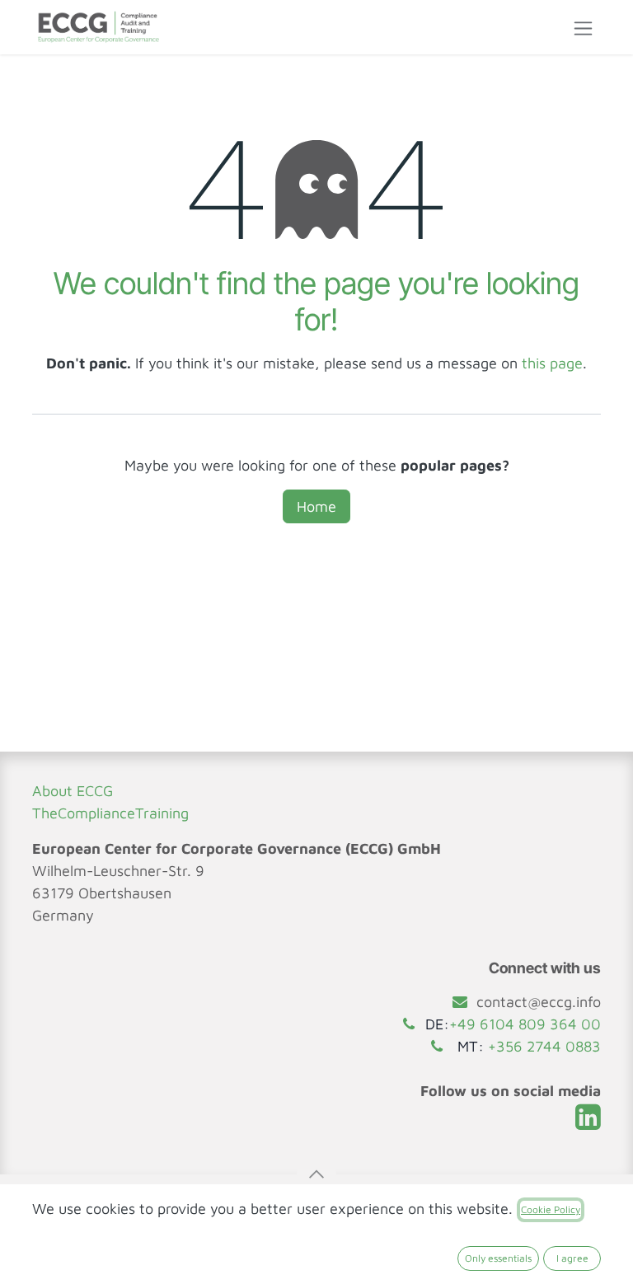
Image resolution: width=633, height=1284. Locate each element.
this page (552, 363)
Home (316, 506)
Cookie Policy (550, 1209)
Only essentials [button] (498, 1258)
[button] (316, 1174)
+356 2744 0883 (544, 1046)
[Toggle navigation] (583, 26)
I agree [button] (572, 1258)
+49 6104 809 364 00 (525, 1024)
